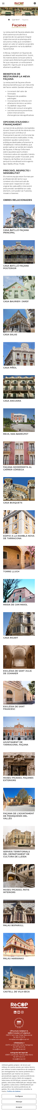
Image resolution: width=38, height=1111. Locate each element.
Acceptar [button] (19, 1107)
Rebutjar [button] (19, 1102)
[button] (19, 4)
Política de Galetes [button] (13, 1091)
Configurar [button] (19, 1096)
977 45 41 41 (20, 1057)
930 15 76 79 (20, 1037)
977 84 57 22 (20, 1047)
